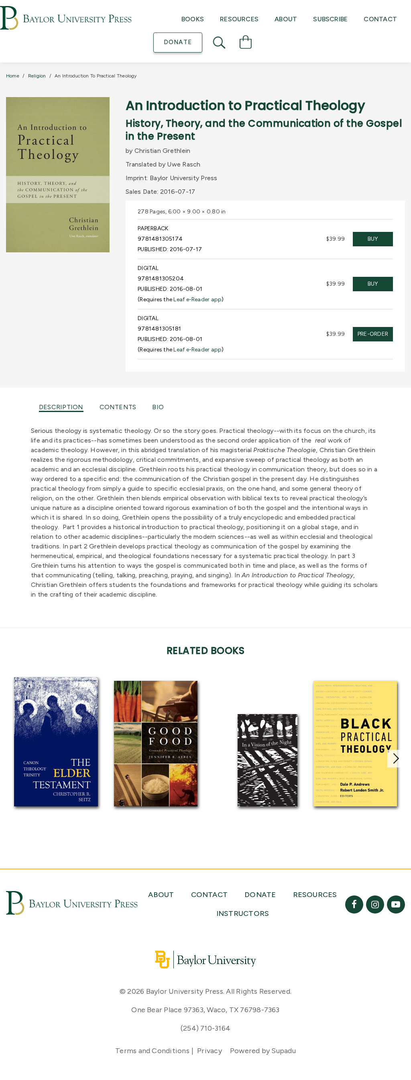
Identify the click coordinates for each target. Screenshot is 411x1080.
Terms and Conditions (152, 1050)
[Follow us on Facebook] (354, 904)
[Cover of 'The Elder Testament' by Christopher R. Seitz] (56, 741)
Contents (118, 407)
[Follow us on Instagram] (375, 904)
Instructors (242, 913)
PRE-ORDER (373, 334)
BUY (373, 238)
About (286, 19)
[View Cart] (246, 43)
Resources (239, 19)
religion (37, 76)
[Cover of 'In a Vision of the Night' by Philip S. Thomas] (267, 760)
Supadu (283, 1050)
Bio (158, 407)
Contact (380, 19)
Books (192, 19)
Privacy (209, 1050)
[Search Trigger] (220, 43)
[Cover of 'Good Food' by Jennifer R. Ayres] (156, 743)
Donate (177, 42)
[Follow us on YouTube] (396, 904)
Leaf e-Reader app (197, 299)
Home (12, 76)
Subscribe (330, 19)
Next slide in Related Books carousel (396, 758)
